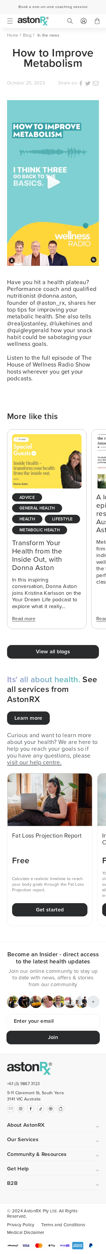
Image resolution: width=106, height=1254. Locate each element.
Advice (27, 497)
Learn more (28, 718)
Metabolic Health (39, 530)
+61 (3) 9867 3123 (23, 1084)
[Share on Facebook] (81, 84)
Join (53, 1037)
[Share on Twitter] (88, 84)
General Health (37, 508)
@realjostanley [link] (27, 323)
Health (27, 519)
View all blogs (53, 651)
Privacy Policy (20, 1225)
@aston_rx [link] (51, 302)
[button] (10, 21)
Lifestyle (62, 519)
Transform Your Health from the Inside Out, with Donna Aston (37, 555)
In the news (48, 35)
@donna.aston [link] (56, 295)
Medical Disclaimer (25, 1232)
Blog (27, 35)
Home (12, 35)
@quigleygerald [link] (28, 330)
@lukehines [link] (64, 323)
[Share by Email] (95, 84)
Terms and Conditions (63, 1225)
